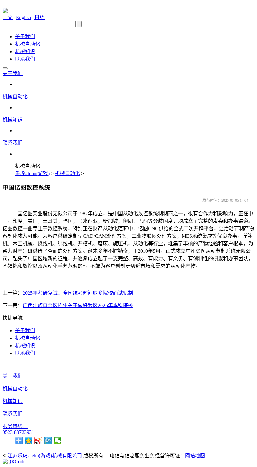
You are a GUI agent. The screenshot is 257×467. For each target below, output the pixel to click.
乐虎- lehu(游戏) (32, 173)
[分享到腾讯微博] (48, 440)
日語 (39, 17)
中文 (8, 17)
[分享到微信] (58, 440)
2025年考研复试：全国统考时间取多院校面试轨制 (78, 293)
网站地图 (195, 455)
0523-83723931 (18, 432)
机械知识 (25, 51)
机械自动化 (27, 44)
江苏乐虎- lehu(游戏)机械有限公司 (45, 455)
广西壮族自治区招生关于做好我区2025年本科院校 (78, 305)
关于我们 (25, 36)
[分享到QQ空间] (29, 440)
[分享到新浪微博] (38, 440)
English (23, 17)
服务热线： (15, 426)
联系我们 (25, 59)
